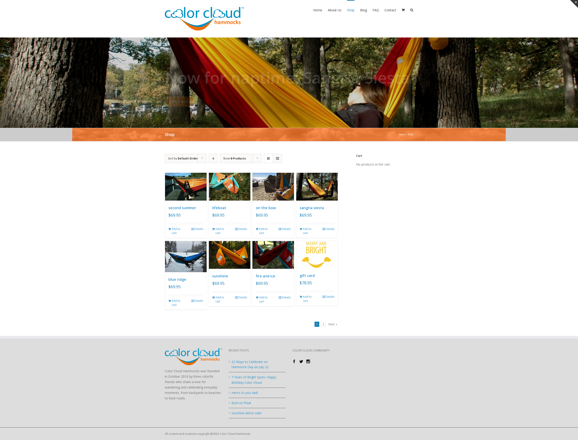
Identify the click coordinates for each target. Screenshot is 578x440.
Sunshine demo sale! (246, 413)
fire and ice (265, 276)
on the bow (266, 207)
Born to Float (241, 403)
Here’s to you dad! (244, 393)
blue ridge (177, 279)
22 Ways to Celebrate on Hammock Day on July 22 (249, 364)
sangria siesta (312, 207)
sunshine (220, 276)
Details (198, 229)
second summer (182, 207)
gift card (307, 275)
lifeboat (219, 207)
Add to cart (176, 231)
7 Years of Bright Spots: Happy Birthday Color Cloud (253, 380)
